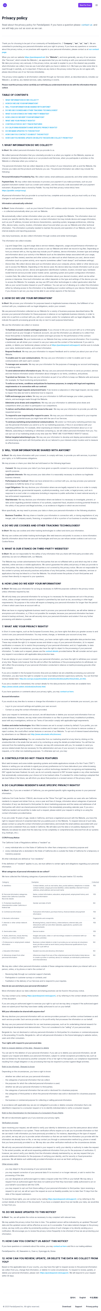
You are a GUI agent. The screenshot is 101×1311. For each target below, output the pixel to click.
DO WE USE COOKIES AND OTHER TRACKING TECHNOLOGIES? (31, 110)
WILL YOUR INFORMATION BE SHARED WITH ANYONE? (27, 107)
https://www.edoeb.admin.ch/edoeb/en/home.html (23, 687)
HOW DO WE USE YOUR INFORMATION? (21, 103)
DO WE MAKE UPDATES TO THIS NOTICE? (22, 131)
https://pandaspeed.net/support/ (66, 345)
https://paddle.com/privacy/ (14, 190)
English (83, 1297)
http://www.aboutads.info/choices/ (46, 734)
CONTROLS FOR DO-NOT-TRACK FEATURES (23, 124)
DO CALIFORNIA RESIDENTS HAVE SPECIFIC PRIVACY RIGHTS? (31, 127)
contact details (52, 651)
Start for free (85, 5)
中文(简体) (94, 1297)
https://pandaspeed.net (35, 57)
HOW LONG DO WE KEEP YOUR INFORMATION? (24, 117)
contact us (86, 25)
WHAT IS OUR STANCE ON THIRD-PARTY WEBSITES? (27, 114)
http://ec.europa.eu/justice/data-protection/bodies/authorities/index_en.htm (52, 679)
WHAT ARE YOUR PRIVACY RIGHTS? (20, 121)
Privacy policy (92, 1306)
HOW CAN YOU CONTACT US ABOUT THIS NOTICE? (27, 134)
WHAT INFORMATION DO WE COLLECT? (22, 100)
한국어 (73, 1297)
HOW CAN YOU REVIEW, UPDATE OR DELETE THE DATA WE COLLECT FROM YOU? (39, 138)
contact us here (67, 692)
